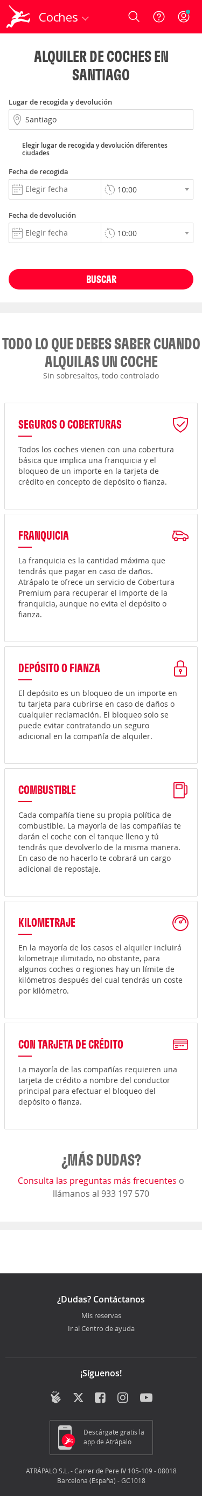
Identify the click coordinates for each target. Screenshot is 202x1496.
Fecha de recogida (38, 171)
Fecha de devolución (42, 215)
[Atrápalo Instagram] (123, 1398)
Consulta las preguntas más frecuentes (98, 1181)
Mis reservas (101, 1316)
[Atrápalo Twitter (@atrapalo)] (78, 1398)
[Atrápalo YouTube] (146, 1398)
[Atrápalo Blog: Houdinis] (56, 1397)
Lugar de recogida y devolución (60, 102)
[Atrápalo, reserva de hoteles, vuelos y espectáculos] (18, 16)
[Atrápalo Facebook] (101, 1398)
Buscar (101, 279)
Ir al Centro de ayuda (101, 1329)
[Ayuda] (158, 16)
